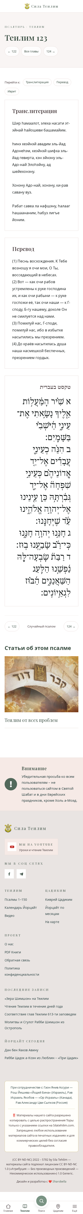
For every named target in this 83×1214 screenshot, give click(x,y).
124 (50, 51)
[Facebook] (9, 873)
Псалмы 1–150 (16, 899)
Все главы (31, 51)
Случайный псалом (41, 626)
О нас (9, 944)
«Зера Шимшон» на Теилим (27, 998)
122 (12, 51)
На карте (52, 922)
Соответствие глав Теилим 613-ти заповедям (40, 1014)
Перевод (62, 82)
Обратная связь (17, 960)
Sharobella (59, 1181)
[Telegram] (21, 873)
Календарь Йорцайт (21, 907)
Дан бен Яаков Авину (21, 1050)
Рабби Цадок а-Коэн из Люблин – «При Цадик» (41, 1058)
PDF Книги (13, 952)
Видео (9, 915)
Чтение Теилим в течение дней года (34, 1006)
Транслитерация (37, 82)
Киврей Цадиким (58, 899)
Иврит (12, 91)
